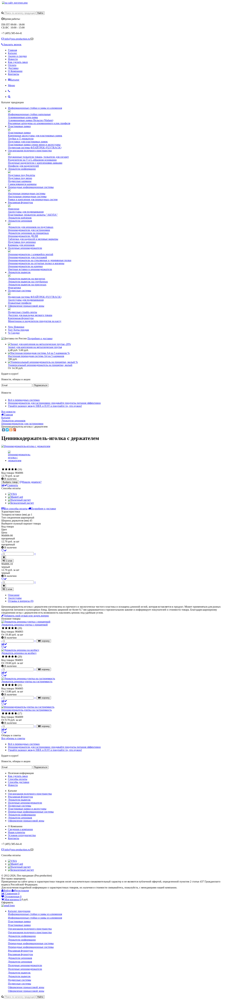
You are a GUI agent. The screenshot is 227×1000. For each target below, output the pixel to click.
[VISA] (12, 494)
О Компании (15, 71)
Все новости (8, 411)
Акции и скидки (17, 56)
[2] (6, 469)
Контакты (13, 74)
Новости (13, 59)
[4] (12, 469)
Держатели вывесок (19, 272)
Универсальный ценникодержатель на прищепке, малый (40, 365)
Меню (11, 85)
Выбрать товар (10, 482)
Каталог (12, 53)
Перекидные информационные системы (31, 187)
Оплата (12, 65)
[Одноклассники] (10, 429)
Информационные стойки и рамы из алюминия (35, 108)
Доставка (13, 68)
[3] (9, 469)
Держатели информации (22, 168)
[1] (3, 469)
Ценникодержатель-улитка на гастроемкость (26, 710)
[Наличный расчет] (19, 500)
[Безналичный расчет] (21, 502)
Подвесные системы (19, 290)
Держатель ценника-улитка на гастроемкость (26, 681)
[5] (15, 469)
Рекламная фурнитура (20, 202)
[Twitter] (7, 429)
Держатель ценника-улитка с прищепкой (24, 624)
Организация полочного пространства (30, 150)
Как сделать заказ (18, 62)
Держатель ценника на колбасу (19, 653)
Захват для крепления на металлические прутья (35, 347)
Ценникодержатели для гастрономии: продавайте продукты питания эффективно (54, 403)
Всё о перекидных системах (24, 400)
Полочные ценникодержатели (25, 248)
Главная (12, 50)
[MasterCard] (15, 497)
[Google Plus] (14, 429)
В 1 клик (8, 561)
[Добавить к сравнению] (4, 644)
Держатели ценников (20, 220)
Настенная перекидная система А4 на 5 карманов (36, 356)
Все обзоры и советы (13, 738)
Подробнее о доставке (40, 338)
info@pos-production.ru (17, 38)
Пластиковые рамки (19, 126)
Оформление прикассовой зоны (26, 305)
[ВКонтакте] (3, 429)
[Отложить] (4, 647)
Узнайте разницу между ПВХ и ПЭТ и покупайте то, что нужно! (45, 406)
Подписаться (40, 385)
